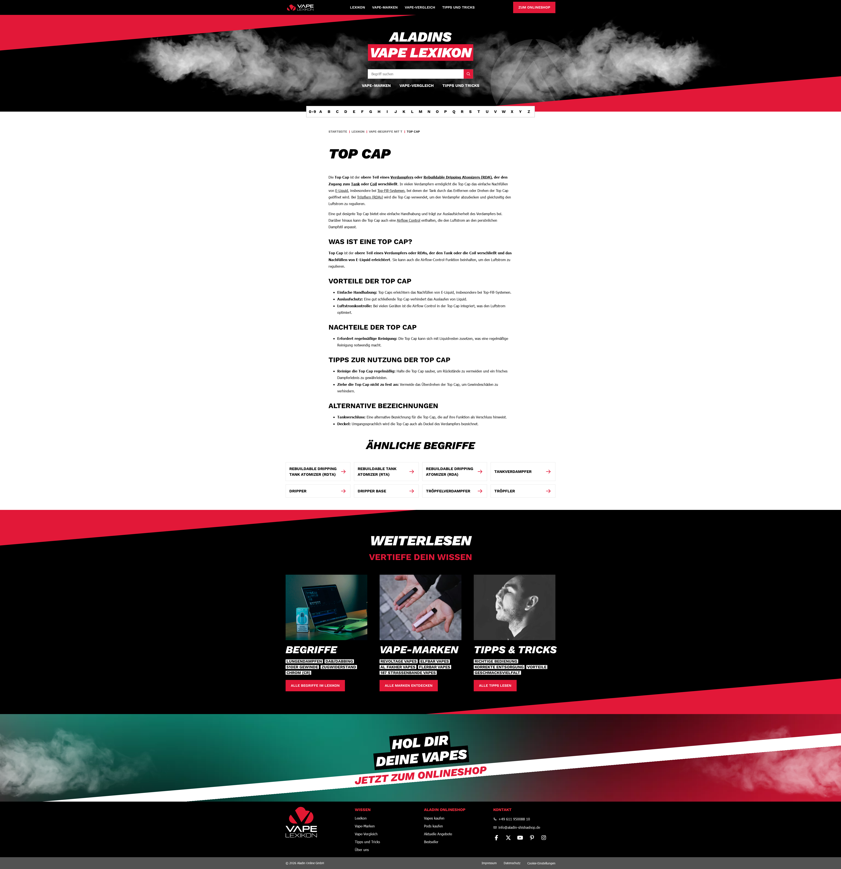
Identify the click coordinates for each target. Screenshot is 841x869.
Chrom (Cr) (298, 673)
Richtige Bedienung (496, 661)
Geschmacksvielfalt (497, 673)
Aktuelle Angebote (438, 834)
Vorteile (536, 667)
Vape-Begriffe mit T (385, 131)
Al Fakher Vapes (397, 667)
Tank (355, 184)
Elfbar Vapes (434, 661)
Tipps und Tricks (458, 7)
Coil (373, 184)
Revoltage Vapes (398, 661)
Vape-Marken (385, 7)
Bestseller (431, 842)
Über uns (362, 850)
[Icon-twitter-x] (508, 837)
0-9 (312, 111)
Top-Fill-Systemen (391, 190)
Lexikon (357, 7)
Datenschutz (512, 863)
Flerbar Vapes (434, 667)
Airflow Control (408, 220)
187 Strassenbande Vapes (408, 673)
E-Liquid (341, 190)
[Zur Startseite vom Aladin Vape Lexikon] (300, 7)
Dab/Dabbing (339, 661)
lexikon (358, 131)
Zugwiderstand (339, 667)
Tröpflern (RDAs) (370, 197)
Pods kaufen (433, 826)
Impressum (489, 863)
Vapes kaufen (434, 818)
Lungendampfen (304, 661)
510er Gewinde (302, 667)
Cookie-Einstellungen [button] (541, 863)
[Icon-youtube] (520, 837)
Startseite (338, 131)
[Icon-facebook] (496, 837)
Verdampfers (401, 177)
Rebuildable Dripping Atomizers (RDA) (458, 177)
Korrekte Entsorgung (499, 667)
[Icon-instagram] (544, 837)
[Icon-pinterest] (532, 837)
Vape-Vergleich (420, 7)
